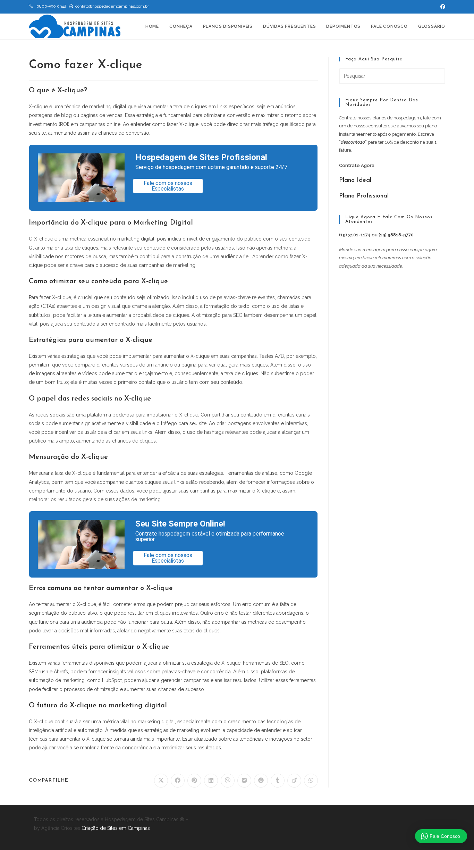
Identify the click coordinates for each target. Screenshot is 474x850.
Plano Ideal (355, 180)
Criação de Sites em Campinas (116, 828)
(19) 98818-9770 (396, 234)
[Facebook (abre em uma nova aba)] (441, 6)
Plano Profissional (364, 196)
